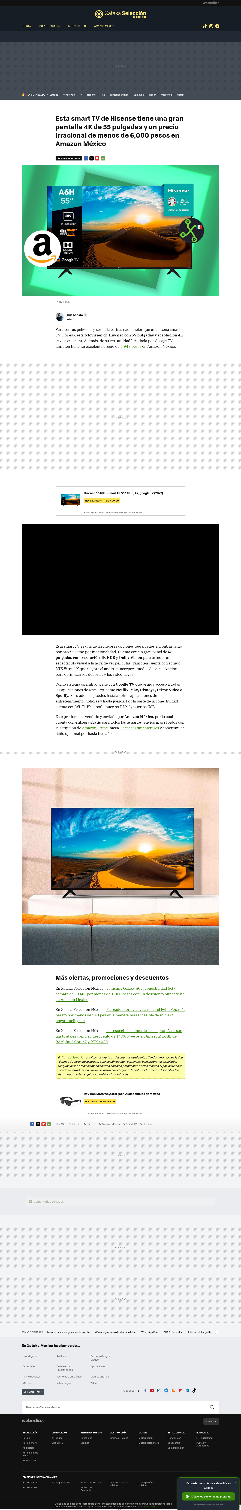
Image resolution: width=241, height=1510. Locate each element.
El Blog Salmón (204, 1437)
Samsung (139, 94)
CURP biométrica (173, 1332)
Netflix (180, 94)
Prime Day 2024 (32, 1376)
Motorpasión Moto (148, 1442)
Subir (208, 1421)
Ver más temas (33, 1392)
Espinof (85, 1442)
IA (81, 94)
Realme (91, 94)
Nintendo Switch (119, 94)
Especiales (29, 1366)
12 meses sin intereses (139, 727)
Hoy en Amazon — (102, 500)
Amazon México (104, 26)
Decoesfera (173, 1442)
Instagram (211, 26)
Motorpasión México (145, 1484)
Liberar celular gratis (199, 1332)
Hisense (147, 1124)
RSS (173, 1390)
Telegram (217, 26)
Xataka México (31, 1482)
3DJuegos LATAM (61, 1482)
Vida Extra (57, 1442)
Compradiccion (175, 1447)
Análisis (61, 1356)
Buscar (212, 1407)
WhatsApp (69, 94)
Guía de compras (50, 26)
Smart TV (131, 1124)
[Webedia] (211, 3)
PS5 (103, 94)
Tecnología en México (69, 1376)
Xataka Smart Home (30, 1454)
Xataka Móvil (30, 1442)
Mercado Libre (77, 26)
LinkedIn (187, 1390)
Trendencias (174, 1437)
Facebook (86, 158)
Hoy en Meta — (100, 1101)
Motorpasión (145, 1437)
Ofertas (27, 26)
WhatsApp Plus (150, 1332)
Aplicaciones (98, 1366)
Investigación (30, 1356)
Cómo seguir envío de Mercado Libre (115, 1332)
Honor (152, 94)
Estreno (54, 94)
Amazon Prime (95, 727)
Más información (147, 1506)
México (27, 1383)
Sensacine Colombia (86, 1489)
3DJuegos (57, 1437)
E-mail (103, 158)
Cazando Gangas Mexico (100, 1357)
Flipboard (97, 158)
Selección (120, 14)
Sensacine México (91, 1482)
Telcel (94, 1383)
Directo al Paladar (119, 1437)
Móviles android (100, 1376)
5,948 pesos (130, 346)
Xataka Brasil (30, 1487)
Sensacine (86, 1437)
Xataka (27, 1437)
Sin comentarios (70, 158)
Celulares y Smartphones (65, 1368)
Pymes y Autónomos (202, 1444)
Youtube (152, 1390)
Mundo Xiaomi (30, 1460)
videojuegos (64, 1383)
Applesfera (29, 1447)
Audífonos (166, 94)
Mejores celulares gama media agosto (68, 1332)
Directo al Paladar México (119, 1484)
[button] (77, 315)
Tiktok (205, 26)
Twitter (91, 158)
